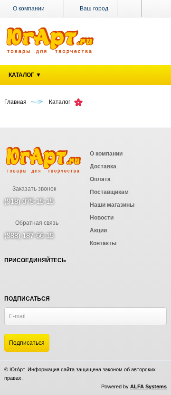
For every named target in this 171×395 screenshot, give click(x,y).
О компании (29, 8)
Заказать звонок (33, 188)
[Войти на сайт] (154, 8)
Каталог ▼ (25, 75)
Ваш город (93, 8)
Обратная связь (36, 223)
